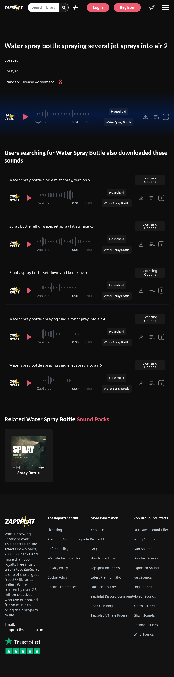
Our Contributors (104, 587)
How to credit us (103, 558)
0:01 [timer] (75, 203)
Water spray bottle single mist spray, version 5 (49, 180)
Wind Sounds (144, 634)
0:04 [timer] (75, 122)
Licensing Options (150, 180)
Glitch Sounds (144, 615)
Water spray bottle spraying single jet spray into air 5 (55, 365)
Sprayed (12, 60)
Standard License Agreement (29, 81)
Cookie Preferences (62, 587)
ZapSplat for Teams (105, 568)
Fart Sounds (143, 577)
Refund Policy (58, 549)
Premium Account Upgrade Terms (65, 539)
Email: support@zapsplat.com (24, 627)
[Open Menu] (165, 7)
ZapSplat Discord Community (108, 596)
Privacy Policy (58, 568)
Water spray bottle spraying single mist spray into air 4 (57, 319)
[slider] (63, 114)
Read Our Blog (102, 606)
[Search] (63, 7)
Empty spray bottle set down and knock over (48, 272)
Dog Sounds (143, 587)
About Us (97, 530)
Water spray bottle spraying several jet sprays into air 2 (86, 46)
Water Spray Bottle (118, 122)
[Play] (25, 116)
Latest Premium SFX (106, 577)
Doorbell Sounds (146, 558)
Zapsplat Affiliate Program (108, 615)
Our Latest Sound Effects (151, 530)
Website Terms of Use (64, 558)
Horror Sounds (145, 596)
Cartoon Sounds (146, 625)
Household (118, 111)
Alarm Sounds (144, 606)
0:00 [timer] (89, 122)
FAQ (94, 549)
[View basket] (151, 7)
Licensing (55, 530)
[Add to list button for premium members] (156, 116)
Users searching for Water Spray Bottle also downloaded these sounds (86, 157)
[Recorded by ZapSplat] (11, 116)
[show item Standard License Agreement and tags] (165, 116)
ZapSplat (41, 122)
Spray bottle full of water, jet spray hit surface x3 (51, 226)
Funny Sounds (144, 539)
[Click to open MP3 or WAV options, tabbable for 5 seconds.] (145, 116)
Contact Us (99, 539)
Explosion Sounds (147, 568)
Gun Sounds (143, 549)
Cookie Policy (57, 577)
